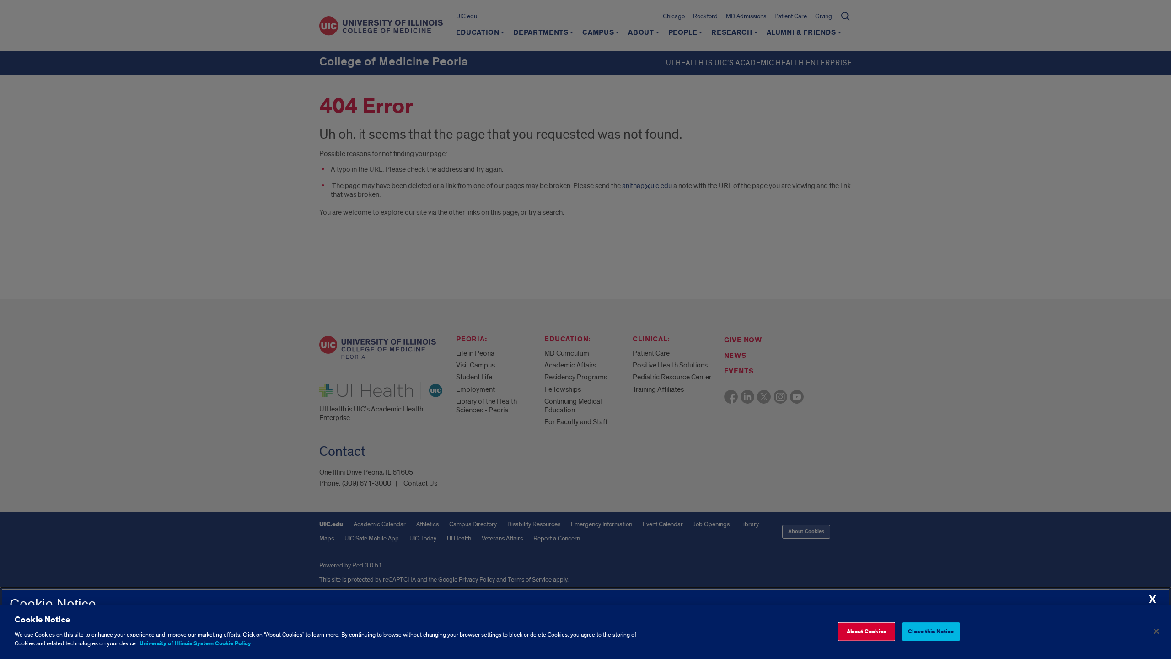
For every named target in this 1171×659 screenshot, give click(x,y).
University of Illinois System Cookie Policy (195, 644)
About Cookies (866, 631)
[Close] (1156, 631)
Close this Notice (931, 631)
